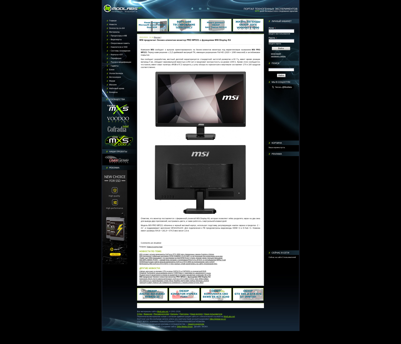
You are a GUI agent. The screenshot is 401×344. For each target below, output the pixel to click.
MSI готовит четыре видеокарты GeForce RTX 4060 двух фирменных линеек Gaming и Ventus (176, 254)
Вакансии (148, 314)
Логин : (272, 28)
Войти (281, 48)
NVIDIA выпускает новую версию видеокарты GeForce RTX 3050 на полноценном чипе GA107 (177, 262)
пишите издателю (196, 324)
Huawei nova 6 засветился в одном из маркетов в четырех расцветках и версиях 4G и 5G (175, 275)
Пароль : (273, 38)
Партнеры (184, 314)
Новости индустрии (154, 247)
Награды (174, 314)
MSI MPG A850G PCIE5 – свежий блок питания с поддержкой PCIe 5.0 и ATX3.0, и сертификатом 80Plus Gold (182, 260)
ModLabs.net (162, 311)
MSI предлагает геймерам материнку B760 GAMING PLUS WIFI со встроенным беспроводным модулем (181, 256)
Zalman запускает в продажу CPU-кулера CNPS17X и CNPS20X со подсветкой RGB (172, 271)
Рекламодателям (161, 314)
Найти (281, 75)
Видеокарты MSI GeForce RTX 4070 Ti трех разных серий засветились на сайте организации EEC (178, 264)
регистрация (276, 54)
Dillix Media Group (185, 326)
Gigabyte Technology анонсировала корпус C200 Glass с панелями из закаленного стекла (175, 273)
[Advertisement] (281, 203)
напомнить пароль (278, 56)
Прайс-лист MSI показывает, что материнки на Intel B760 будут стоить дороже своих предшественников (180, 258)
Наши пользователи (213, 314)
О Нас (139, 314)
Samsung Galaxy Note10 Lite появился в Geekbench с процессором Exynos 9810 (171, 282)
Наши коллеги (196, 314)
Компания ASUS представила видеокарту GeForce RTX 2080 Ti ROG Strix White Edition (173, 279)
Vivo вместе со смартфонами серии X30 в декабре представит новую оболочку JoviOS (174, 281)
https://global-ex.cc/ (218, 319)
